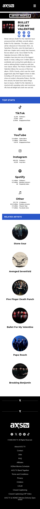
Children (20, 482)
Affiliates (20, 462)
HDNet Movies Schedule (20, 466)
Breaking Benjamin (20, 382)
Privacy (20, 478)
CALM (20, 486)
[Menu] (34, 5)
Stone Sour (20, 243)
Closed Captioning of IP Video (20, 494)
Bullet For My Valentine (20, 327)
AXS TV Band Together (20, 470)
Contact (20, 451)
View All (25, 216)
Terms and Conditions (20, 474)
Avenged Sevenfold (20, 271)
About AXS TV (20, 447)
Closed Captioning (20, 490)
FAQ (20, 458)
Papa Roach (20, 355)
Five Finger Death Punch (20, 299)
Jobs (20, 454)
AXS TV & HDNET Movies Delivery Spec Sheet (20, 498)
